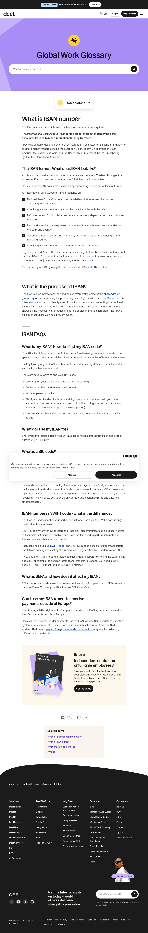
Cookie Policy (68, 467)
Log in (115, 14)
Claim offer (95, 5)
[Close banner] (137, 4)
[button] (74, 102)
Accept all (116, 475)
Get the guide (83, 688)
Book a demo (129, 14)
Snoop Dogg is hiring (123, 876)
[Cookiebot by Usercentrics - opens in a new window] (124, 456)
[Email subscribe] (134, 894)
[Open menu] (142, 14)
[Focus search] (134, 69)
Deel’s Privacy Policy (126, 902)
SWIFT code (57, 545)
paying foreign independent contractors (69, 629)
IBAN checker (99, 267)
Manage (72, 475)
